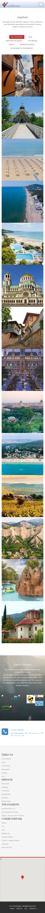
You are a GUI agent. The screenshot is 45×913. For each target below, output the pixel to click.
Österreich (5, 784)
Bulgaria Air (6, 833)
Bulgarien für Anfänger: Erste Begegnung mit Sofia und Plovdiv (21, 61)
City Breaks (32, 41)
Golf (30, 37)
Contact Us (32, 908)
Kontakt (4, 773)
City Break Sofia (13, 268)
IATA (3, 830)
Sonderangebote (27, 44)
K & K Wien (10, 394)
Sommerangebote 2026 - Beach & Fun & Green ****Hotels (22, 438)
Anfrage (17, 77)
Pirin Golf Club (7, 847)
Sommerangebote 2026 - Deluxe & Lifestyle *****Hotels (22, 227)
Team (3, 762)
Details (8, 77)
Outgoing (5, 787)
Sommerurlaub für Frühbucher (22, 142)
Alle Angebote (17, 37)
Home (12, 908)
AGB (3, 776)
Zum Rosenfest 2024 (8, 808)
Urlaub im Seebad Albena (18, 184)
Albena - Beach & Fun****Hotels (13, 815)
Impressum (5, 769)
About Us (19, 908)
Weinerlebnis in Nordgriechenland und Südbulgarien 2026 (17, 481)
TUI (3, 826)
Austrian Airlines (7, 837)
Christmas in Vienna (16, 352)
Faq (25, 908)
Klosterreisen (6, 801)
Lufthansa (5, 844)
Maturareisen (6, 794)
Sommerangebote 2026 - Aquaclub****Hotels (18, 564)
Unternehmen (6, 759)
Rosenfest (5, 798)
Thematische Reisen (14, 41)
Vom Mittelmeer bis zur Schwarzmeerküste (17, 101)
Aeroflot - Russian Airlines (11, 840)
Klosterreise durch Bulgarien (21, 604)
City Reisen (5, 791)
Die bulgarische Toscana (18, 520)
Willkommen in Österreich (21, 48)
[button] (22, 877)
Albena (12, 44)
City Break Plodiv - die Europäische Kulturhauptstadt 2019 (22, 313)
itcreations (18, 906)
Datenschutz (6, 766)
